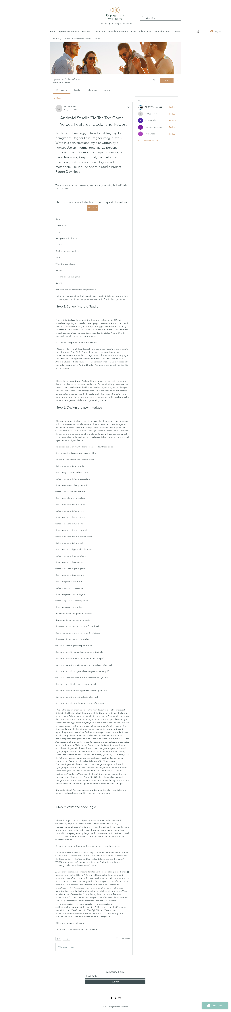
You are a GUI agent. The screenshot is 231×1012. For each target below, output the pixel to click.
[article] (93, 528)
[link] (61, 90)
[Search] (154, 80)
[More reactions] (66, 938)
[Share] (128, 106)
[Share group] (176, 80)
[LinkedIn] (115, 997)
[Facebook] (111, 997)
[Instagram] (198, 31)
